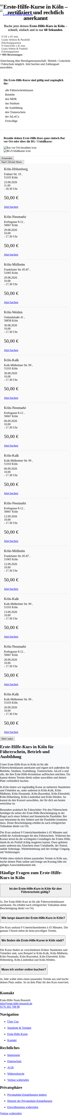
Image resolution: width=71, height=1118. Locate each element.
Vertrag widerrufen (18, 1079)
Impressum (13, 1055)
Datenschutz (14, 1061)
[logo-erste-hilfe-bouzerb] (16, 14)
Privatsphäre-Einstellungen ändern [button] (27, 1094)
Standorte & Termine (19, 1027)
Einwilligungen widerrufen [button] (22, 1107)
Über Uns (13, 1021)
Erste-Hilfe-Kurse (17, 1034)
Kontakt (12, 1040)
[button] (11, 206)
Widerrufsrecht (15, 1073)
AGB (10, 1067)
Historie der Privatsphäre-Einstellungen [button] (29, 1100)
